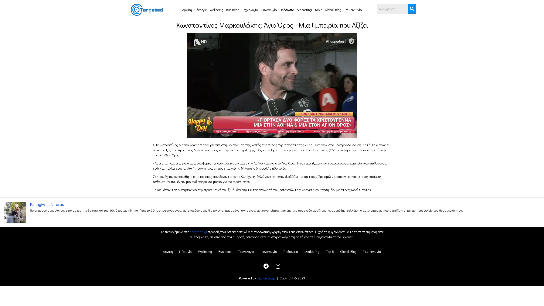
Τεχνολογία (250, 9)
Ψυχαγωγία (269, 9)
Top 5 (318, 9)
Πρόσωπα (287, 9)
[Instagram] (278, 266)
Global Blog (333, 9)
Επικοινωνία (353, 9)
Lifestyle (200, 9)
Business (232, 9)
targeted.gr (198, 232)
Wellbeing (217, 9)
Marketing (304, 9)
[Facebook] (266, 266)
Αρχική (187, 9)
